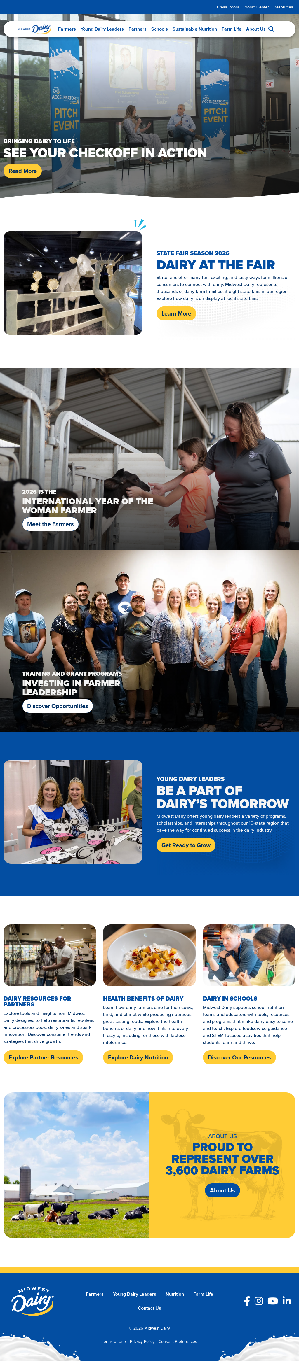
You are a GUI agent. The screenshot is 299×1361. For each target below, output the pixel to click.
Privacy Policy (142, 1341)
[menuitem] (228, 7)
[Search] (271, 29)
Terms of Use (114, 1341)
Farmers (67, 29)
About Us (256, 29)
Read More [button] (22, 171)
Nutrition (175, 1294)
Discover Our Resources (239, 1057)
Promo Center (256, 7)
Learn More (176, 313)
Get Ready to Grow (186, 845)
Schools (159, 29)
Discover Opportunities (57, 706)
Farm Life (231, 29)
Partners (137, 29)
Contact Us (149, 1308)
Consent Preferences (178, 1341)
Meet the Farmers (50, 524)
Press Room (228, 7)
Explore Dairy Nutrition (138, 1057)
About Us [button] (222, 1190)
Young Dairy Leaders (102, 29)
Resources (283, 7)
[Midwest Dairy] (34, 29)
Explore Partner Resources (43, 1057)
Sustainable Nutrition (195, 29)
